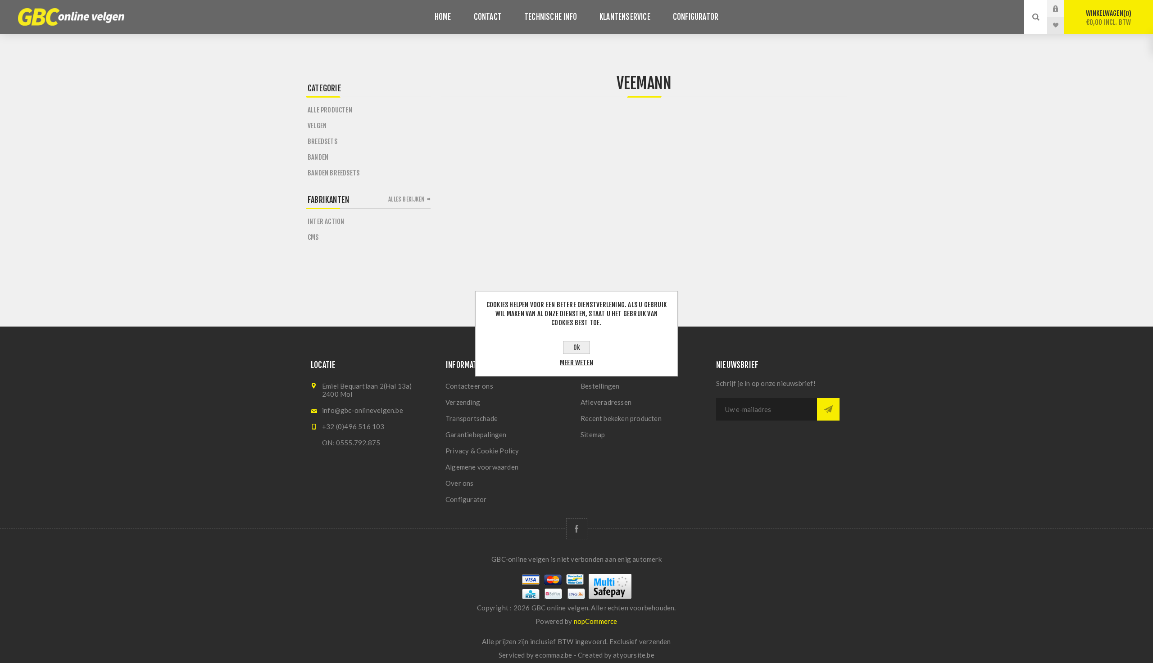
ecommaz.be (553, 655)
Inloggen (1062, 8)
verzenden (655, 641)
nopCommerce (595, 621)
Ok (576, 347)
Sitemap (593, 434)
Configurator (465, 499)
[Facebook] (576, 528)
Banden (318, 157)
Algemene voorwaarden (481, 467)
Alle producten (330, 110)
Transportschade (471, 418)
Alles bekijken (406, 199)
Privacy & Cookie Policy (482, 451)
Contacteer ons (469, 386)
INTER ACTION (326, 221)
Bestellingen (600, 386)
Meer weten (576, 362)
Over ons (459, 483)
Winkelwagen (1108, 18)
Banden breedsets (333, 173)
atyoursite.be (633, 655)
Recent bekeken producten (621, 418)
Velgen (317, 125)
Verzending (462, 402)
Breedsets (322, 141)
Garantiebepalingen (476, 434)
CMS (313, 237)
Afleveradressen (606, 402)
